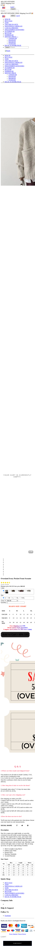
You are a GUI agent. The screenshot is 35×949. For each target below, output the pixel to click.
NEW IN (7, 19)
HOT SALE (8, 21)
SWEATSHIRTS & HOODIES (14, 29)
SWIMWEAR (9, 35)
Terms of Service (22, 934)
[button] (5, 582)
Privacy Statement (13, 934)
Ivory (6, 591)
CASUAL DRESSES (11, 28)
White (29, 591)
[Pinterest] (27, 825)
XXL (23, 598)
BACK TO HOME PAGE (13, 45)
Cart (12, 7)
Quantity (3, 602)
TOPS (7, 22)
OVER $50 (12, 43)
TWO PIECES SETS (11, 24)
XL (17, 598)
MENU (13, 16)
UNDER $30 (13, 38)
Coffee (13, 591)
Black (6, 592)
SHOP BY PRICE (11, 36)
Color (2, 588)
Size (2, 595)
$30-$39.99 (12, 40)
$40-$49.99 (12, 42)
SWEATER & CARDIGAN (13, 26)
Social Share (6, 825)
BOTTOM (8, 33)
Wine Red (21, 591)
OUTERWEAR (10, 31)
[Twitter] (22, 825)
